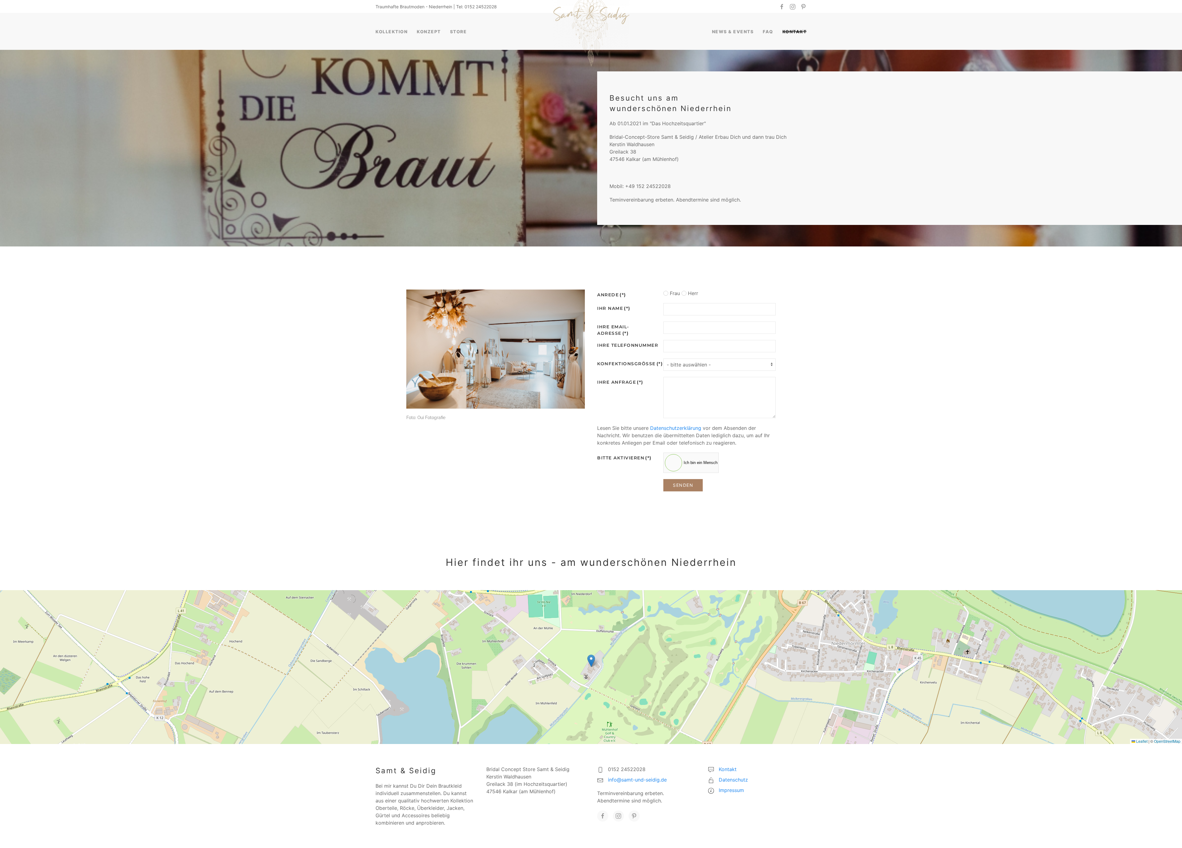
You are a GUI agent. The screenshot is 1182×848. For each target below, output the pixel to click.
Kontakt (794, 31)
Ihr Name (613, 308)
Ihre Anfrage (620, 382)
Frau (674, 293)
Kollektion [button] (392, 31)
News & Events (733, 31)
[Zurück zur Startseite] (591, 31)
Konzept (429, 31)
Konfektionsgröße (628, 363)
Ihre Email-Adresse (613, 330)
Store (458, 31)
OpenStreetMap (1167, 741)
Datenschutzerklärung (675, 428)
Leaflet (1141, 741)
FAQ (768, 31)
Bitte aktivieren (624, 458)
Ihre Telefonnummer (627, 345)
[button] (591, 660)
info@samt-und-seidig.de (637, 780)
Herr (692, 293)
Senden (683, 485)
